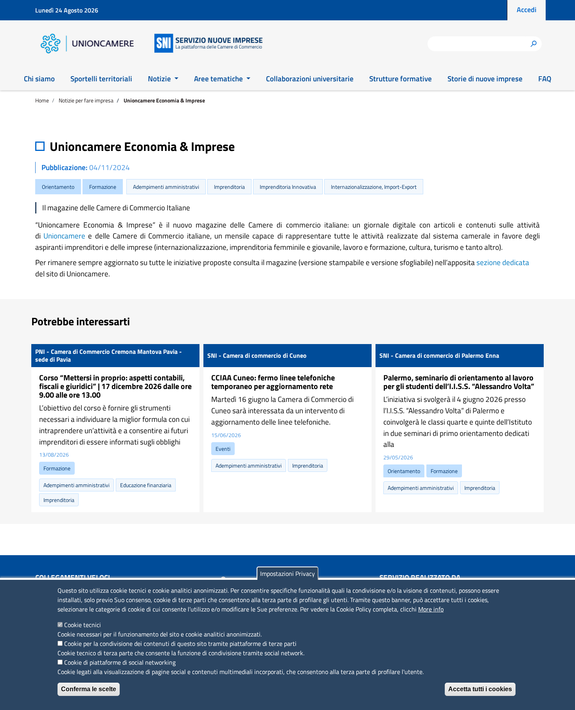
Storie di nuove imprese (485, 78)
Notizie (160, 78)
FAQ (544, 78)
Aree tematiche (219, 78)
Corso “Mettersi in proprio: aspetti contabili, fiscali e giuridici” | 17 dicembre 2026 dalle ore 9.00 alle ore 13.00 (115, 386)
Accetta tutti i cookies (480, 689)
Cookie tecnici (82, 624)
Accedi (526, 9)
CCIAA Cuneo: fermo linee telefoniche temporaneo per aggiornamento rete (273, 381)
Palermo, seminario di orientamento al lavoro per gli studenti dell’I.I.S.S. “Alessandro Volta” (458, 381)
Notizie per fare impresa (86, 100)
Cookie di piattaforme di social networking (120, 662)
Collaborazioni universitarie (310, 78)
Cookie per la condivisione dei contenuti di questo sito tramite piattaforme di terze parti (180, 643)
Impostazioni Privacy (287, 573)
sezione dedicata (502, 262)
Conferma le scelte (88, 689)
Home (42, 100)
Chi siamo (39, 78)
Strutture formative (400, 78)
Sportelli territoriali (101, 78)
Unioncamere (64, 235)
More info (431, 609)
